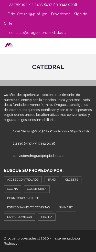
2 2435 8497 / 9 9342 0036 (34, 143)
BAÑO (52, 179)
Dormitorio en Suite (23, 198)
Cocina (12, 189)
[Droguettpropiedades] (7, 46)
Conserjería (36, 189)
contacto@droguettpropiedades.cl (37, 33)
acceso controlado (22, 179)
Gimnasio (66, 207)
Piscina (46, 217)
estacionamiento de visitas (28, 207)
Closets (71, 179)
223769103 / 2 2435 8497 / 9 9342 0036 (42, 5)
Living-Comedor (19, 217)
